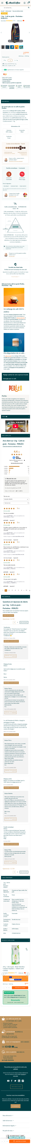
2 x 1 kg (16, 60)
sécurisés (17, 1042)
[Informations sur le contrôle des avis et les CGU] (24, 460)
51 (26, 590)
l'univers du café (14, 1020)
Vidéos (4, 416)
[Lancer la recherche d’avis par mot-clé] (28, 503)
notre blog (15, 1076)
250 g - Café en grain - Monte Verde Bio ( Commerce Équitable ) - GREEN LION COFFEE (14, 968)
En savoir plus (15, 1106)
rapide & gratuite (14, 1033)
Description (5, 101)
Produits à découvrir (8, 940)
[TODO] (20, 488)
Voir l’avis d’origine (8, 539)
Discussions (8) (6, 596)
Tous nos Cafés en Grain (17, 10)
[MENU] (2, 3)
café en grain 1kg (21, 318)
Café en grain (8, 10)
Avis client (6, 435)
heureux (15, 1052)
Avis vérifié (7, 511)
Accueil (2, 10)
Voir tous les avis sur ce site (17, 463)
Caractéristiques (7, 877)
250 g (4, 60)
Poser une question (8, 615)
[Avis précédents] (3, 590)
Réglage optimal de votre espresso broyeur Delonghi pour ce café (15, 376)
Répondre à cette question (11, 641)
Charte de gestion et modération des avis (12, 446)
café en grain (8, 356)
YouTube (23, 1074)
